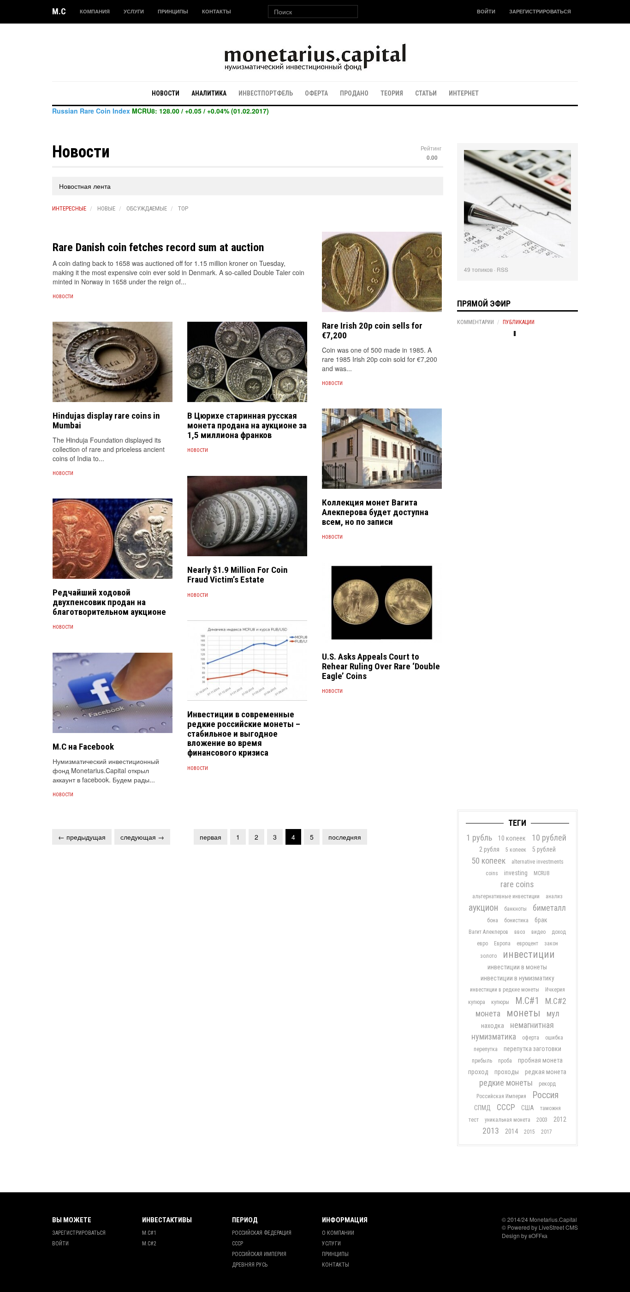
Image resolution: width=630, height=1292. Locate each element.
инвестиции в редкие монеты (504, 989)
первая (210, 836)
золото (488, 956)
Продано (354, 93)
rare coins (517, 884)
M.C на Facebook (83, 746)
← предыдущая (82, 836)
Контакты (216, 11)
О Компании (338, 1233)
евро (482, 943)
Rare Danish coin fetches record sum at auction (158, 247)
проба (505, 1061)
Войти (486, 11)
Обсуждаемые (146, 208)
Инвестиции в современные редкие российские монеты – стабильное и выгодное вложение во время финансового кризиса (243, 733)
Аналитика (208, 93)
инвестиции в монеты (517, 967)
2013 (490, 1131)
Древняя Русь (249, 1265)
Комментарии (475, 322)
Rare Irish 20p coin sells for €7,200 (372, 330)
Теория (391, 93)
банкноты (515, 909)
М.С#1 (527, 1000)
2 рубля (489, 849)
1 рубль (479, 837)
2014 (511, 1131)
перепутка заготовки (532, 1048)
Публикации (519, 322)
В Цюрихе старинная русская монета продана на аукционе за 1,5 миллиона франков (247, 425)
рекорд (547, 1084)
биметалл (549, 908)
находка (492, 1025)
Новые (106, 208)
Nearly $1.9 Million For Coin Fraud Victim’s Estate (237, 575)
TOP (183, 208)
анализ (554, 896)
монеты (523, 1013)
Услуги (134, 11)
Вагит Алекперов (488, 932)
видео (538, 932)
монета (487, 1013)
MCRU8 (541, 873)
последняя (344, 836)
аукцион (483, 907)
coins (492, 873)
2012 (559, 1119)
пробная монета (540, 1060)
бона (492, 920)
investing (516, 873)
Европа (502, 943)
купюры (500, 1002)
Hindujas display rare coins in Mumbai (106, 420)
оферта (530, 1037)
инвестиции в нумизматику (517, 978)
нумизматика (493, 1036)
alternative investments (537, 862)
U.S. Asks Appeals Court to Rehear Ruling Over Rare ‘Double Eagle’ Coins (381, 666)
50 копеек (488, 860)
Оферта (316, 93)
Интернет (464, 93)
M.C (59, 11)
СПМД (482, 1108)
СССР (506, 1107)
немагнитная (532, 1025)
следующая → (142, 836)
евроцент (527, 943)
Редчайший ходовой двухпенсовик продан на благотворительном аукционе (109, 602)
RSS (502, 269)
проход (478, 1072)
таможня (550, 1108)
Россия (545, 1094)
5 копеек (515, 850)
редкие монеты (506, 1083)
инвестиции (529, 954)
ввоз (519, 932)
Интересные (69, 208)
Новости (165, 93)
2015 (529, 1132)
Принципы (173, 11)
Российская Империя (501, 1096)
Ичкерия (555, 989)
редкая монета (545, 1072)
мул (553, 1013)
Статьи (426, 93)
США (527, 1108)
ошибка (554, 1037)
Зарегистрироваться (540, 11)
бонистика (516, 920)
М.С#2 (555, 1001)
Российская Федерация (261, 1233)
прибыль (482, 1061)
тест (474, 1120)
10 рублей (549, 837)
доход (559, 932)
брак (541, 920)
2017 (546, 1132)
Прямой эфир (484, 303)
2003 (541, 1120)
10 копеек (512, 838)
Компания (95, 11)
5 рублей (544, 849)
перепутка (486, 1049)
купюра (476, 1002)
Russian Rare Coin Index (91, 110)
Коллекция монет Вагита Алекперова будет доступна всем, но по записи (375, 512)
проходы (506, 1072)
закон (551, 943)
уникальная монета (507, 1120)
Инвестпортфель (265, 93)
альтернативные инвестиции (506, 896)
